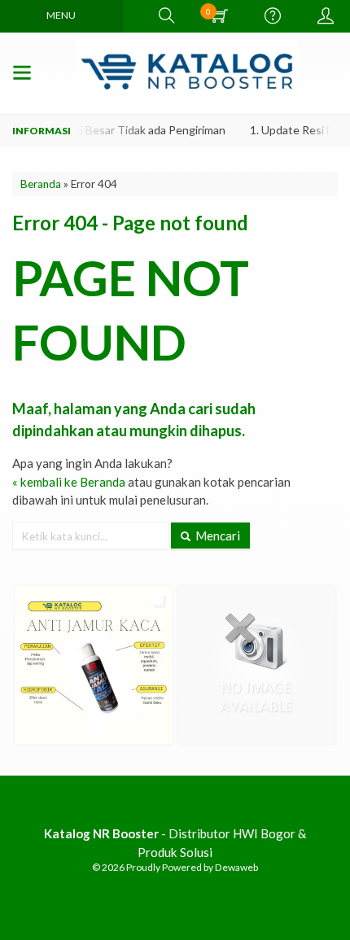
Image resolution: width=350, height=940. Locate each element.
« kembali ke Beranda (68, 481)
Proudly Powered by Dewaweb (192, 867)
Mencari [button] (216, 535)
